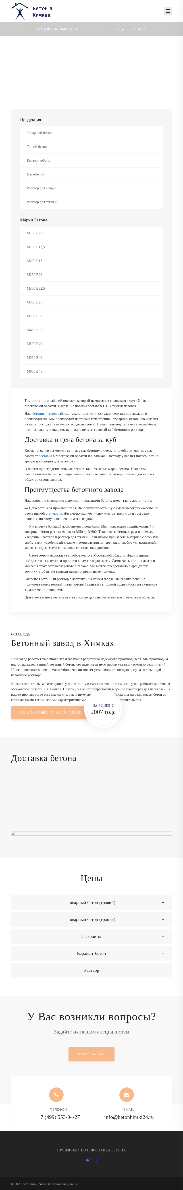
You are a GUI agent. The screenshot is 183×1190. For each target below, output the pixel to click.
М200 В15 (34, 261)
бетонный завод (44, 413)
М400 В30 (34, 316)
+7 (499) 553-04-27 (130, 29)
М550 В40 (34, 357)
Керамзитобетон (39, 160)
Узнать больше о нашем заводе (50, 712)
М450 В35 (34, 330)
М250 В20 (34, 274)
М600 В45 (34, 371)
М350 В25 (34, 302)
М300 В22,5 (36, 288)
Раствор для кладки (41, 188)
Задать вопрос (91, 1054)
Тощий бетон (37, 146)
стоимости (54, 513)
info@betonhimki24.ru (56, 29)
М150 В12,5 (36, 247)
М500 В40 (34, 344)
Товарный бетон (39, 133)
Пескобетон (36, 174)
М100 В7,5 (35, 233)
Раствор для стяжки (42, 202)
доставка (45, 456)
